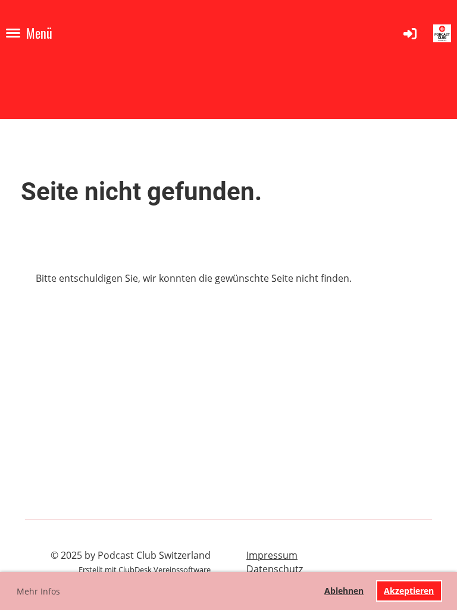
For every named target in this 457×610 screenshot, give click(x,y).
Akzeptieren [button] (409, 590)
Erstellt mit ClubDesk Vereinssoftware (145, 569)
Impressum (272, 555)
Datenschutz (274, 568)
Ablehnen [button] (344, 590)
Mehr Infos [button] (38, 591)
